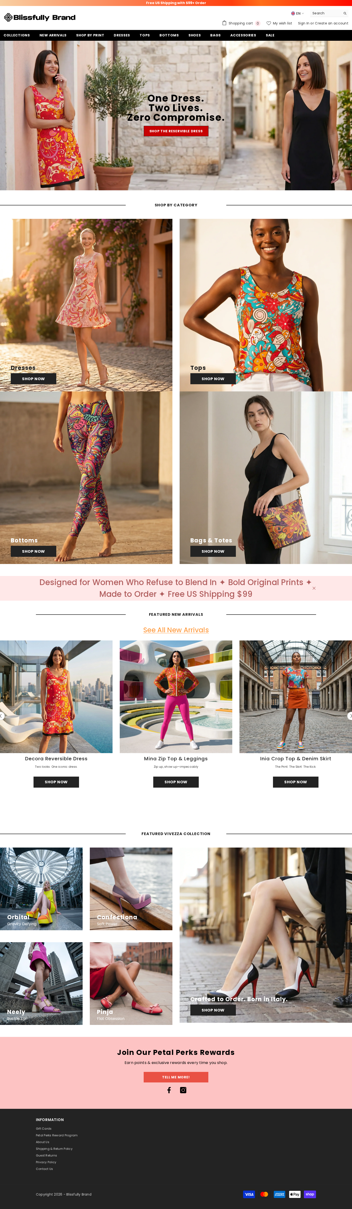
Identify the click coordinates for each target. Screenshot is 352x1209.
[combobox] (325, 13)
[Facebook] (169, 1090)
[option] (176, 716)
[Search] (329, 13)
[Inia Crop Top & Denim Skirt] (295, 696)
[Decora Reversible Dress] (56, 696)
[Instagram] (183, 1090)
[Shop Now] (86, 305)
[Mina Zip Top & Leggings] (176, 696)
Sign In (304, 23)
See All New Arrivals (176, 630)
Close (314, 588)
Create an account (331, 23)
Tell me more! (176, 1077)
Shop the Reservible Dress (176, 131)
